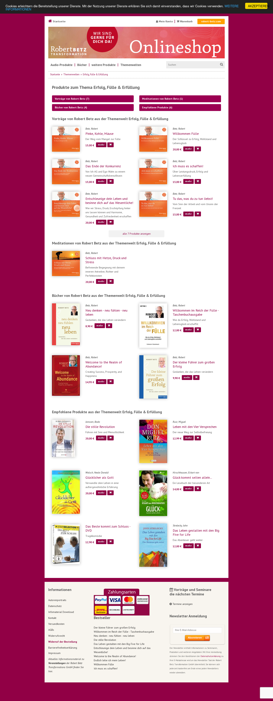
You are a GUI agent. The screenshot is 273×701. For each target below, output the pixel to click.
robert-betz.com (211, 21)
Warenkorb (186, 21)
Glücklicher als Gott (99, 477)
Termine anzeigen (182, 604)
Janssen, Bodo (92, 421)
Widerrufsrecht (56, 635)
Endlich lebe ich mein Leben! (110, 660)
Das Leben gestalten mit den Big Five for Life (196, 532)
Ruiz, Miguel (179, 421)
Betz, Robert (91, 128)
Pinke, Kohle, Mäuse (99, 133)
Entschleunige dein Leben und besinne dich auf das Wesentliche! (109, 200)
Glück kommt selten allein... (192, 477)
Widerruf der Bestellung (62, 641)
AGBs (51, 629)
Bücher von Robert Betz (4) (71, 107)
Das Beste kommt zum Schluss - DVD (107, 528)
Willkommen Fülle (186, 133)
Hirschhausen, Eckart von (186, 472)
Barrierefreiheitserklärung (62, 647)
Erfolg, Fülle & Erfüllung (95, 74)
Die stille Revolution (100, 427)
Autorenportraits (57, 600)
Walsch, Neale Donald (96, 472)
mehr (101, 144)
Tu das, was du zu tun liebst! (193, 198)
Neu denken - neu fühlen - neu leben (106, 312)
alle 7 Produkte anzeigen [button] (137, 233)
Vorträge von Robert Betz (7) (72, 98)
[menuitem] (61, 64)
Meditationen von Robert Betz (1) (162, 98)
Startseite (59, 21)
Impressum (54, 653)
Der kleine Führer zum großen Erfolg (194, 364)
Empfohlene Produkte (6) (157, 107)
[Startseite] (136, 42)
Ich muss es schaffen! (188, 166)
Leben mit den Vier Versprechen (195, 427)
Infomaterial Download (61, 612)
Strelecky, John (180, 525)
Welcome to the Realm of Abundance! (103, 364)
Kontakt (52, 618)
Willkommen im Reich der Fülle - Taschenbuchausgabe (196, 312)
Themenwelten (71, 74)
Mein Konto (165, 21)
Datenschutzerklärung (211, 656)
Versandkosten (56, 624)
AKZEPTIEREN (257, 6)
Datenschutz (55, 606)
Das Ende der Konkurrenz (103, 166)
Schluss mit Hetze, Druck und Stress (105, 260)
